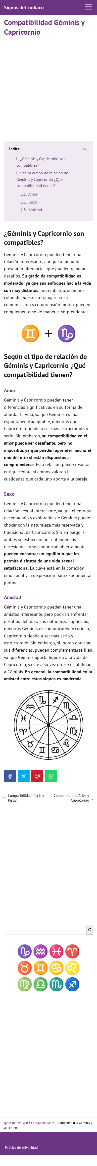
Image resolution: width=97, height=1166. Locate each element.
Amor (32, 194)
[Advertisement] (48, 86)
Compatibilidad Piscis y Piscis (26, 798)
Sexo (33, 202)
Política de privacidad (21, 1147)
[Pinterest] (37, 776)
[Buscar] (89, 930)
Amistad (35, 209)
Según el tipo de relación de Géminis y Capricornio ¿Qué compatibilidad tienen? (42, 179)
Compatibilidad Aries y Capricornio (71, 798)
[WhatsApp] (51, 776)
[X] (24, 776)
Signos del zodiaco (24, 7)
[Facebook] (10, 776)
